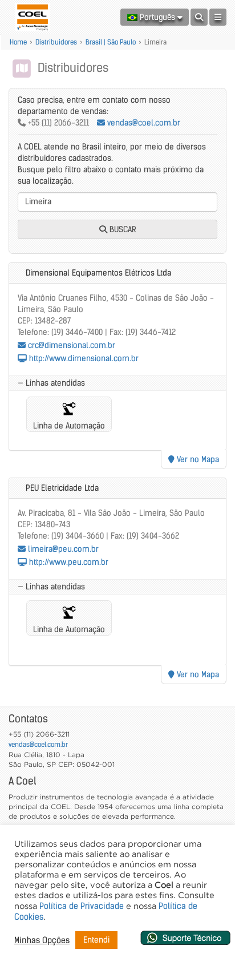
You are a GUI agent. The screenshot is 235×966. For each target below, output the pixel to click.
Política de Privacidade (81, 906)
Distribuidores (56, 42)
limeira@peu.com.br (62, 549)
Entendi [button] (96, 940)
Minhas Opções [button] (42, 940)
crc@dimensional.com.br (70, 345)
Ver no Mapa (197, 459)
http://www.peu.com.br (67, 562)
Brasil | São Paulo (111, 42)
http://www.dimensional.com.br (83, 358)
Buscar (121, 229)
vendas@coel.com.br (142, 123)
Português (157, 17)
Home (18, 42)
